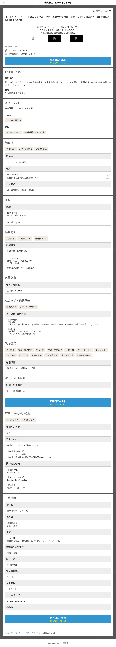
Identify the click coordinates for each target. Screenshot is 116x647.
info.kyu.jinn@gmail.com (18, 480)
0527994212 (13, 472)
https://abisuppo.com (16, 601)
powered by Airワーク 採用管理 (58, 643)
